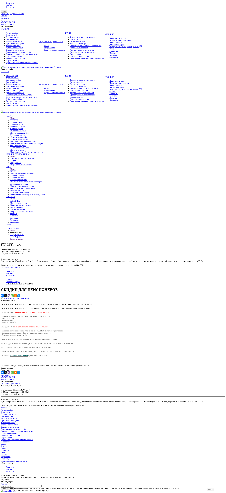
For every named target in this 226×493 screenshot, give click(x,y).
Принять (210, 489)
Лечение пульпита (77, 41)
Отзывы (4, 16)
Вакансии (113, 55)
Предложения (49, 48)
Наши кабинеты (115, 42)
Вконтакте (10, 3)
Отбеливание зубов (14, 56)
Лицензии (5, 484)
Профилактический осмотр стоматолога (22, 63)
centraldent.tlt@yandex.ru (10, 267)
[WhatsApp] (12, 295)
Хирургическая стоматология (82, 50)
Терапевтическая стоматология (82, 37)
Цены (3, 452)
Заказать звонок (16, 239)
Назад (12, 118)
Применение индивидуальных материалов (87, 58)
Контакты (5, 18)
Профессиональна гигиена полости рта (85, 46)
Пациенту (5, 459)
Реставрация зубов (13, 37)
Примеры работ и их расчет (120, 40)
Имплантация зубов (14, 41)
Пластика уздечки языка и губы (19, 52)
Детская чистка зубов (14, 48)
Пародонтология (12, 61)
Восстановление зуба (78, 44)
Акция (46, 46)
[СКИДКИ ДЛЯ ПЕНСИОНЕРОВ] (15, 298)
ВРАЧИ (136, 47)
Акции (3, 448)
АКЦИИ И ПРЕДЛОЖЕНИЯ (51, 42)
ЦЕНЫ (68, 33)
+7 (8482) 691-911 (8, 22)
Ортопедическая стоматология (82, 52)
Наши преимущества (117, 38)
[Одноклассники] (15, 295)
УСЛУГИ (5, 29)
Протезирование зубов (15, 44)
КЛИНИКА (109, 34)
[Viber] (9, 295)
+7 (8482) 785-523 (8, 24)
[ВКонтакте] (2, 295)
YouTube (9, 5)
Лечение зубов (12, 33)
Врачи (3, 444)
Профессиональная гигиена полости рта (22, 54)
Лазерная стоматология (15, 58)
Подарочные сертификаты (54, 50)
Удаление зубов (12, 35)
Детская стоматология (15, 50)
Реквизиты (113, 51)
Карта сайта (5, 457)
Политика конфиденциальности (14, 461)
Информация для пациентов (12, 14)
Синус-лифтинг (12, 39)
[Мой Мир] (18, 295)
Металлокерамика (13, 46)
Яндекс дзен (11, 7)
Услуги (4, 408)
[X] (5, 295)
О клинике (113, 57)
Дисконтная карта (116, 45)
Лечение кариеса (76, 39)
